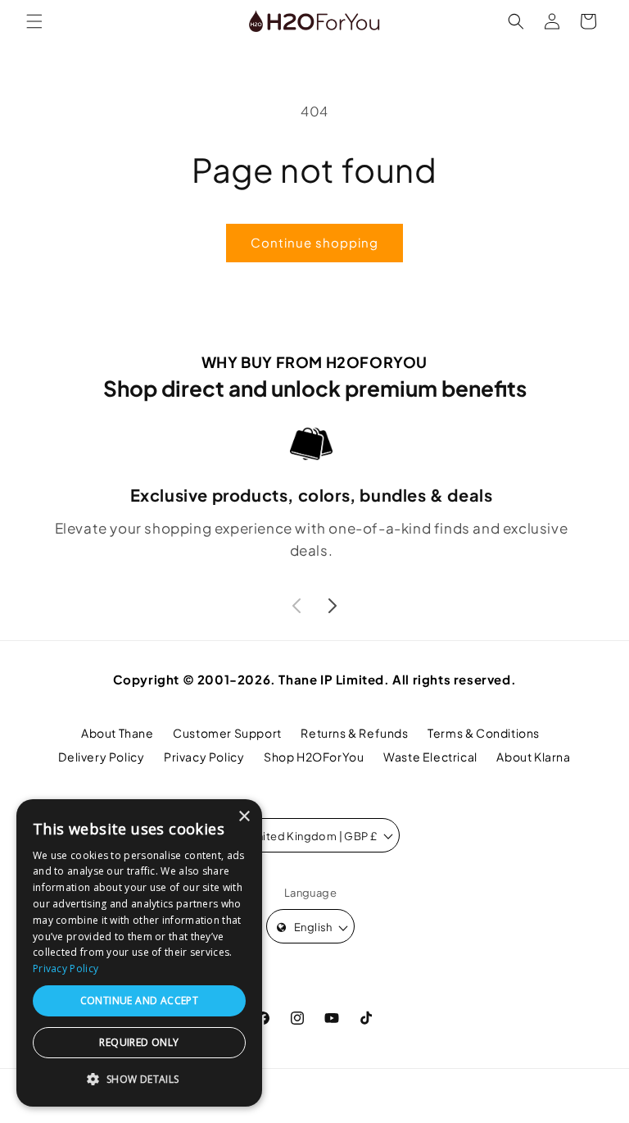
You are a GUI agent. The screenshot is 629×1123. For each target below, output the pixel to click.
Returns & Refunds (354, 732)
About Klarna (533, 756)
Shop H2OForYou (314, 756)
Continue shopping (314, 242)
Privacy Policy (204, 756)
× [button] (244, 817)
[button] (34, 21)
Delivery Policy (101, 756)
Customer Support (227, 732)
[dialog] (139, 953)
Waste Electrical (430, 756)
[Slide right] (332, 606)
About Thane (117, 732)
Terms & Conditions (484, 732)
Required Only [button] (139, 1042)
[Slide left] (296, 606)
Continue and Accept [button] (139, 1000)
